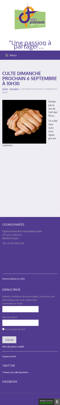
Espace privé (9, 356)
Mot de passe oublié (13, 346)
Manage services (46, 401)
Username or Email (12, 303)
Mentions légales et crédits (13, 279)
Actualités (14, 89)
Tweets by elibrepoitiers (15, 372)
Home (5, 89)
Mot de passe (9, 317)
